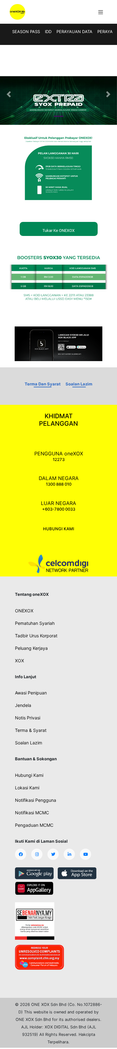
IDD (48, 31)
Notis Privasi (27, 717)
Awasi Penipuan (31, 692)
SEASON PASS (26, 31)
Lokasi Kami (27, 787)
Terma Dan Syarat (43, 383)
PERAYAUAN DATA (74, 31)
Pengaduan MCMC (34, 825)
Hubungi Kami (29, 775)
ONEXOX (24, 610)
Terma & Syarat (30, 730)
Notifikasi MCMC (32, 812)
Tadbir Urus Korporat (36, 635)
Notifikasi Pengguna (35, 800)
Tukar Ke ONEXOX (58, 230)
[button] (8, 94)
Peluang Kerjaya (31, 648)
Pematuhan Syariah (35, 623)
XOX (19, 660)
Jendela (23, 705)
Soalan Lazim (79, 383)
